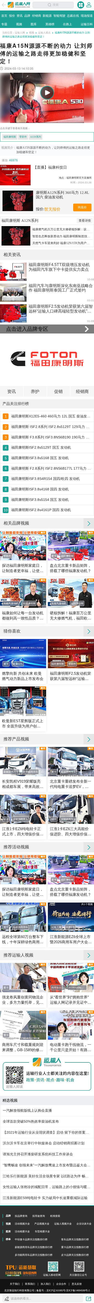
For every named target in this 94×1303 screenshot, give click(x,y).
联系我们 (30, 1284)
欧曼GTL (18, 663)
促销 (58, 391)
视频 (31, 32)
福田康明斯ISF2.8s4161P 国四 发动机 (41, 510)
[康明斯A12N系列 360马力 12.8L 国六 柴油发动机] (18, 201)
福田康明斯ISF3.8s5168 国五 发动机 (40, 458)
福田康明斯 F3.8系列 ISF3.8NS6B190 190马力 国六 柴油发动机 (51, 437)
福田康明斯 (10, 136)
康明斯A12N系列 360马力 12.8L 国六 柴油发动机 (62, 195)
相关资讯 (12, 254)
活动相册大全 (22, 1231)
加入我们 (46, 1284)
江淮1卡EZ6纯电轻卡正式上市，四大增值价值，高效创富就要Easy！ (22, 832)
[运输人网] (19, 5)
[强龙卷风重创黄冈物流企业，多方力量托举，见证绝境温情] (23, 977)
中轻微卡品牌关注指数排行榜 (31, 1239)
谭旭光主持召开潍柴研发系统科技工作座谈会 (38, 1154)
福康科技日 (57, 167)
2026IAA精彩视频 (77, 987)
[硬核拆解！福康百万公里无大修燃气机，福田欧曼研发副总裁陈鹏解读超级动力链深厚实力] (71, 593)
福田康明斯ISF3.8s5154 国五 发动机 (40, 500)
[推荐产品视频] (88, 739)
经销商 (82, 391)
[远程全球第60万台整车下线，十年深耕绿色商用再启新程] (23, 917)
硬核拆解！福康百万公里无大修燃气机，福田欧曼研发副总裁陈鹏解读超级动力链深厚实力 (70, 616)
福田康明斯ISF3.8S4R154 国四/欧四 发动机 (45, 479)
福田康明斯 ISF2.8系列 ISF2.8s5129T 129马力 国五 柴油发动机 (51, 427)
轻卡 (6, 819)
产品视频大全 (41, 1223)
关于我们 (15, 1284)
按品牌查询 (21, 1216)
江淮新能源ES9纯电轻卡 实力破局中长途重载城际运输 (45, 1198)
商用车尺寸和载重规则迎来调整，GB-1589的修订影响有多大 (22, 1048)
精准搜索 (55, 1216)
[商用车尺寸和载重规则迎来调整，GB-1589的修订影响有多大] (23, 1025)
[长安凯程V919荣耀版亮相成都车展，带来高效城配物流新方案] (23, 761)
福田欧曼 (18, 711)
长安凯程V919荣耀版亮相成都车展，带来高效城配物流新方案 (22, 784)
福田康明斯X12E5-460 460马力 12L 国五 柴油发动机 (51, 416)
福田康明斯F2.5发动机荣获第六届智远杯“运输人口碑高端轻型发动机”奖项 (70, 676)
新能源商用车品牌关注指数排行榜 (33, 1247)
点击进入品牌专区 (27, 329)
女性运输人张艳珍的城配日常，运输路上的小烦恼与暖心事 (47, 1187)
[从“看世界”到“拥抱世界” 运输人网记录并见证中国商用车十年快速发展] (71, 977)
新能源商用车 (11, 771)
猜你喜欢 (12, 631)
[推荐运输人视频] (88, 955)
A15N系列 (35, 136)
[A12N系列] (16, 235)
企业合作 (61, 1284)
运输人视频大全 (63, 1223)
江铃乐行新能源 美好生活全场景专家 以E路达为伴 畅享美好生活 (47, 1176)
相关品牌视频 (16, 523)
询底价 (82, 207)
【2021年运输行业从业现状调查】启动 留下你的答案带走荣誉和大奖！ (47, 1132)
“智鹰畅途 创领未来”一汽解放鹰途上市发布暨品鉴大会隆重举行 (47, 1165)
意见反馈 (77, 1284)
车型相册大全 (42, 1231)
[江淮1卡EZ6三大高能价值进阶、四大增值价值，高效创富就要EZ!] (71, 809)
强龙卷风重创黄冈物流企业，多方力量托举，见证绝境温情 (22, 1000)
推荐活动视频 (16, 847)
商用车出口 (57, 987)
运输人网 (20, 32)
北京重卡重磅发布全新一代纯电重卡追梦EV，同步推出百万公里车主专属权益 (70, 784)
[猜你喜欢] (88, 631)
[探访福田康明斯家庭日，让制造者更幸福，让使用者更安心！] (23, 545)
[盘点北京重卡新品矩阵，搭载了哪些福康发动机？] (71, 545)
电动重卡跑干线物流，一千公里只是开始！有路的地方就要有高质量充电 (70, 1048)
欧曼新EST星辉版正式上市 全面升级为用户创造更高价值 (22, 724)
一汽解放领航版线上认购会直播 (27, 1110)
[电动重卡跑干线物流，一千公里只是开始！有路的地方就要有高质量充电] (71, 1025)
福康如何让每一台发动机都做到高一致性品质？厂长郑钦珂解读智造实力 (22, 616)
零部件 (23, 136)
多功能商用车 (30, 771)
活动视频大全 (22, 1223)
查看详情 (85, 220)
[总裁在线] (13, 1274)
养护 (35, 391)
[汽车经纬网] (30, 1274)
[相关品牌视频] (88, 523)
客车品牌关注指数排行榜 (75, 1239)
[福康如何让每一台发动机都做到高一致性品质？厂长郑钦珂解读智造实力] (23, 593)
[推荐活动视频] (88, 847)
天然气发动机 (11, 603)
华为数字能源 (70, 1035)
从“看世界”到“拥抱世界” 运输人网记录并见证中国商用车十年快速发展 (70, 1000)
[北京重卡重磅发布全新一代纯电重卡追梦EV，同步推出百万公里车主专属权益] (71, 761)
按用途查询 (38, 1216)
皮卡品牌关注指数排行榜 (75, 1255)
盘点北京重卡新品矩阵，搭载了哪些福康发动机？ (70, 568)
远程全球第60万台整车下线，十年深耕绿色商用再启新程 (23, 940)
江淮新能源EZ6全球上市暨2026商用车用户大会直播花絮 (71, 940)
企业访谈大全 (83, 1223)
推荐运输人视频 (18, 955)
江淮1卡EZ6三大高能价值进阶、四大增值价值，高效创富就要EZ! (70, 832)
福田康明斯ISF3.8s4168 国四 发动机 (40, 489)
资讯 (11, 391)
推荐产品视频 (16, 739)
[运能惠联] (21, 1267)
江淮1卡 (70, 927)
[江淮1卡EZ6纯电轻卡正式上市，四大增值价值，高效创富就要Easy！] (23, 809)
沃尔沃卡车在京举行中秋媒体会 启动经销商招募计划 (43, 1143)
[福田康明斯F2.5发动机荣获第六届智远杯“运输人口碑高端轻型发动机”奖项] (71, 653)
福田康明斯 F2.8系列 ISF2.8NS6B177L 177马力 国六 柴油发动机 (51, 468)
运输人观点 (44, 32)
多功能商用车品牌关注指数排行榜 (33, 1255)
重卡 (53, 556)
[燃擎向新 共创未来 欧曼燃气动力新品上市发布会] (23, 653)
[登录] (88, 4)
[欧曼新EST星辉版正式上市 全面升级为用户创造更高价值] (23, 701)
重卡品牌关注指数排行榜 (75, 1247)
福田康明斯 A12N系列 (20, 221)
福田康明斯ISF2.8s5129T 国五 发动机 (41, 447)
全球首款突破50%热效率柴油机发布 (31, 1121)
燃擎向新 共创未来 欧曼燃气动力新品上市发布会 (22, 676)
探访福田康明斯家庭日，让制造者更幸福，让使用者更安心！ (22, 569)
